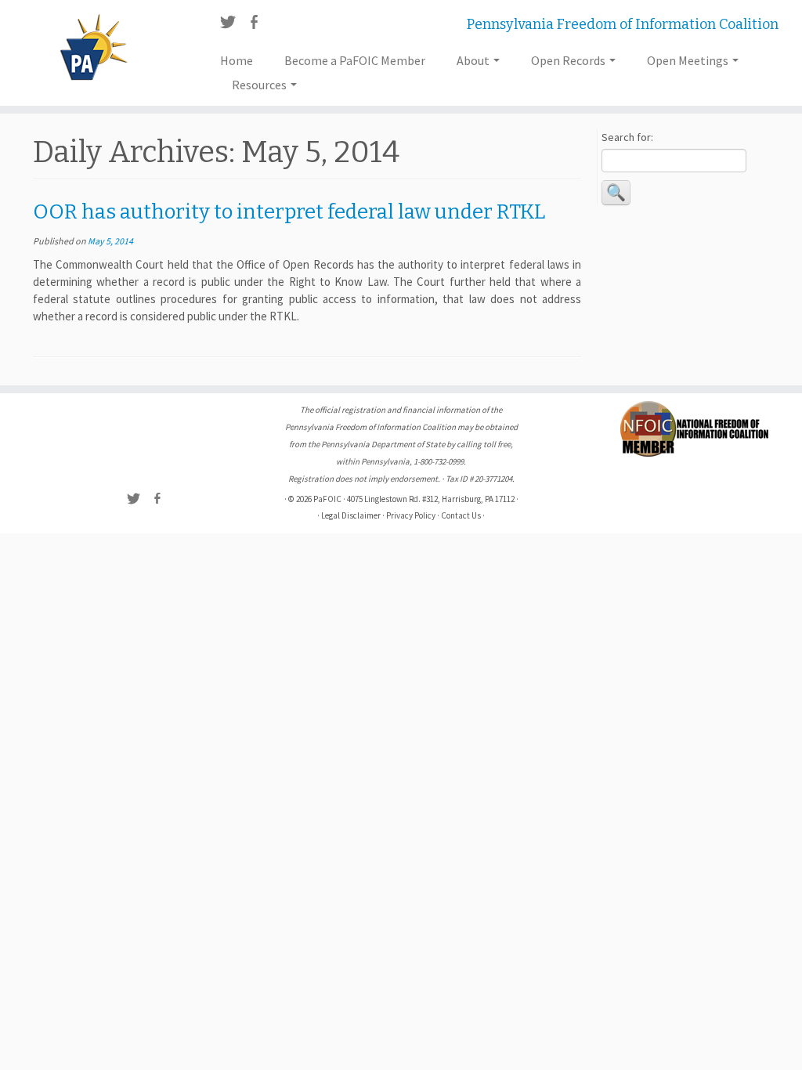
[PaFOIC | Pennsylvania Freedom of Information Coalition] (94, 47)
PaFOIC (327, 498)
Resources (260, 84)
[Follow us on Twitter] (233, 24)
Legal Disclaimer (351, 515)
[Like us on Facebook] (259, 24)
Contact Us (461, 515)
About (474, 60)
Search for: (627, 137)
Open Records (569, 60)
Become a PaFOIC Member (354, 60)
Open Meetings (689, 60)
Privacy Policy (410, 515)
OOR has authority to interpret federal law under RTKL (289, 212)
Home (236, 60)
